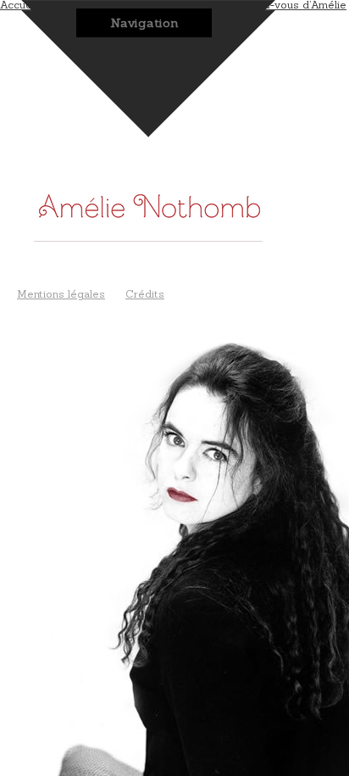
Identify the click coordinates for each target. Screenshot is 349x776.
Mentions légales (61, 294)
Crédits (144, 294)
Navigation (144, 23)
